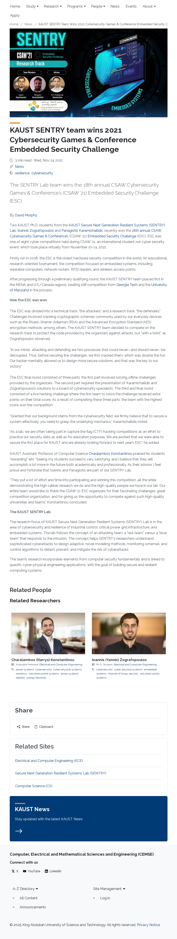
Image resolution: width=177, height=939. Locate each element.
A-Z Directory (24, 889)
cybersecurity (42, 173)
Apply (15, 15)
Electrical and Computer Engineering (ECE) (49, 761)
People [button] (96, 6)
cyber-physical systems (67, 669)
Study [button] (31, 6)
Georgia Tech (126, 285)
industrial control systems (44, 673)
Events (131, 6)
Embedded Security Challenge (112, 236)
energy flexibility (36, 677)
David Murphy (26, 215)
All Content (29, 898)
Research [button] (51, 6)
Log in (105, 898)
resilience (22, 173)
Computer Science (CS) (33, 786)
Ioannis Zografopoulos (35, 230)
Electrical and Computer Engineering (61, 664)
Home (15, 6)
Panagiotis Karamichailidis (82, 230)
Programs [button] (75, 6)
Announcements (33, 907)
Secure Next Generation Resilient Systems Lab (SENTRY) (60, 773)
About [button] (148, 6)
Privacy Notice (148, 925)
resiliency (21, 673)
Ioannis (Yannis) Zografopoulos (119, 660)
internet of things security (123, 673)
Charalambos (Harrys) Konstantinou (42, 660)
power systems (25, 669)
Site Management (107, 889)
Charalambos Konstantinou (110, 454)
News (115, 6)
